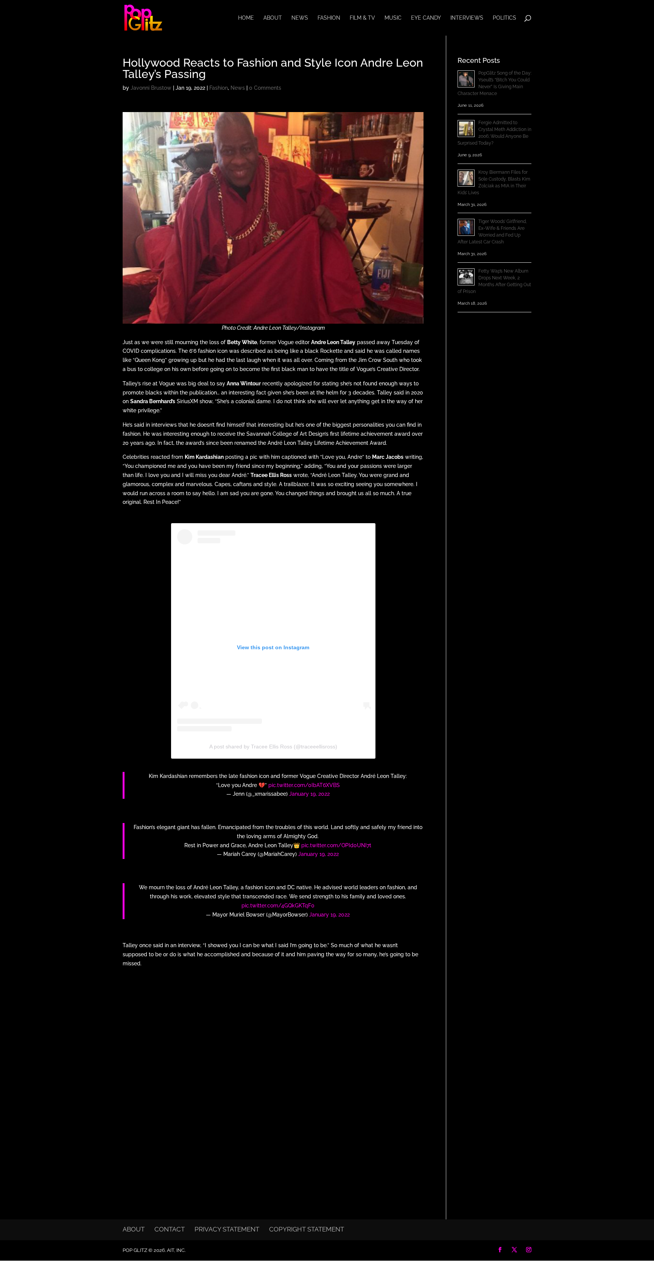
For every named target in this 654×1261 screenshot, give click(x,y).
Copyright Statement (306, 1229)
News (299, 18)
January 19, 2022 (309, 794)
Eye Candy (426, 18)
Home (246, 18)
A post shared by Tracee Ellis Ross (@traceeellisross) (273, 747)
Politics (504, 18)
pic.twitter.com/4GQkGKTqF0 (278, 905)
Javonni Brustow (151, 88)
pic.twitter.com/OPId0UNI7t (336, 845)
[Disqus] (273, 1072)
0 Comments (265, 88)
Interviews (466, 18)
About (272, 18)
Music (393, 18)
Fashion (329, 18)
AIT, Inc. (175, 1250)
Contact (169, 1229)
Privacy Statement (227, 1229)
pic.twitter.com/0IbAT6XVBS (304, 785)
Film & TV (362, 18)
